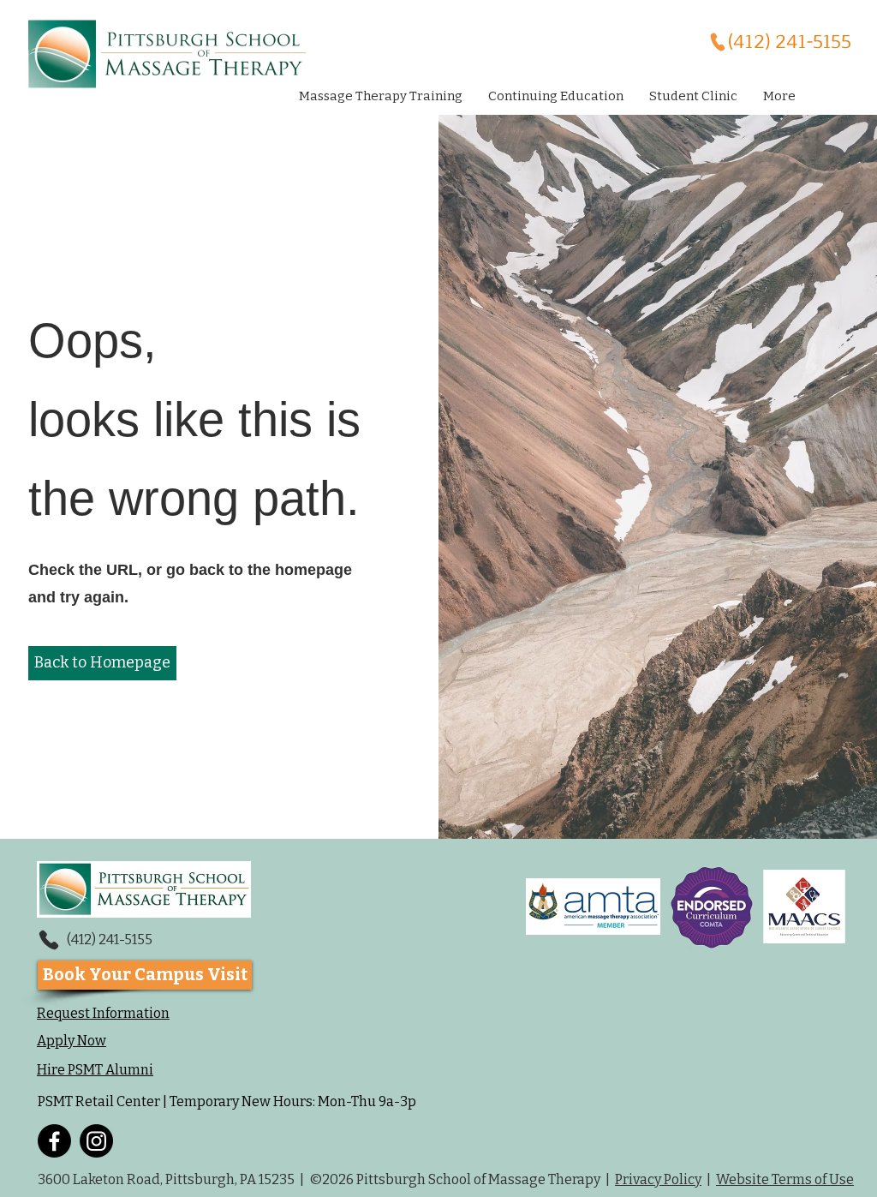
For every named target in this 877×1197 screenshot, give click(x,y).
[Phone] (48, 939)
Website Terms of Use (785, 1179)
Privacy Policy (658, 1179)
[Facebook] (54, 1141)
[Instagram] (96, 1141)
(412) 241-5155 (109, 939)
